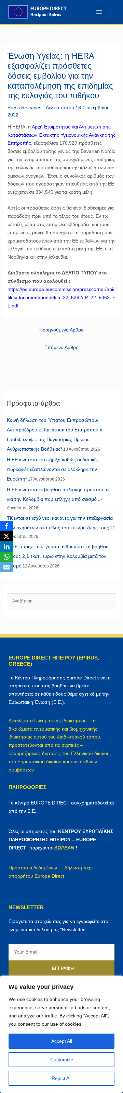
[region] (61, 1034)
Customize (61, 1059)
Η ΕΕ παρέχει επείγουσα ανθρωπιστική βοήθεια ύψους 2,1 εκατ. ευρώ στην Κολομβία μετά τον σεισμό (58, 556)
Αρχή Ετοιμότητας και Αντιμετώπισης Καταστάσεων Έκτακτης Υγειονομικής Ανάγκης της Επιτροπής (61, 135)
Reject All (61, 1078)
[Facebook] (6, 526)
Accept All (61, 1041)
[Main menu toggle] (99, 12)
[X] (6, 536)
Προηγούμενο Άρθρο (61, 330)
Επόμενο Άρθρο (61, 347)
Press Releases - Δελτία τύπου (41, 107)
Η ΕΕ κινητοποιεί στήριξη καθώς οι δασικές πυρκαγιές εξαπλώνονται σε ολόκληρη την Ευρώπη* (53, 469)
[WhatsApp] (6, 557)
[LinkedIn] (6, 546)
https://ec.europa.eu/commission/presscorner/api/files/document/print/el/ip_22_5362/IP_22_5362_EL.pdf (61, 297)
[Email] (6, 567)
